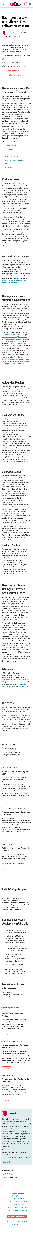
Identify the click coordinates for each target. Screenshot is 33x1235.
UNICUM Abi (16, 1221)
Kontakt (15, 1193)
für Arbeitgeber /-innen (18, 1204)
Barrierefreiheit (17, 1210)
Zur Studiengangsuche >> (11, 71)
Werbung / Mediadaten (18, 1196)
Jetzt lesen (6, 801)
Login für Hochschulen (18, 1198)
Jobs (10, 1210)
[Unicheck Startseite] (16, 3)
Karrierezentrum (16, 1224)
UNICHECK (24, 1221)
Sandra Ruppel (12, 33)
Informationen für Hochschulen (18, 1201)
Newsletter (21, 1193)
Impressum (25, 1210)
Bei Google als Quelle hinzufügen (16, 1216)
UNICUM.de (9, 1221)
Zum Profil (6, 1162)
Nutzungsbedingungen (14, 1207)
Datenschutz (25, 1207)
